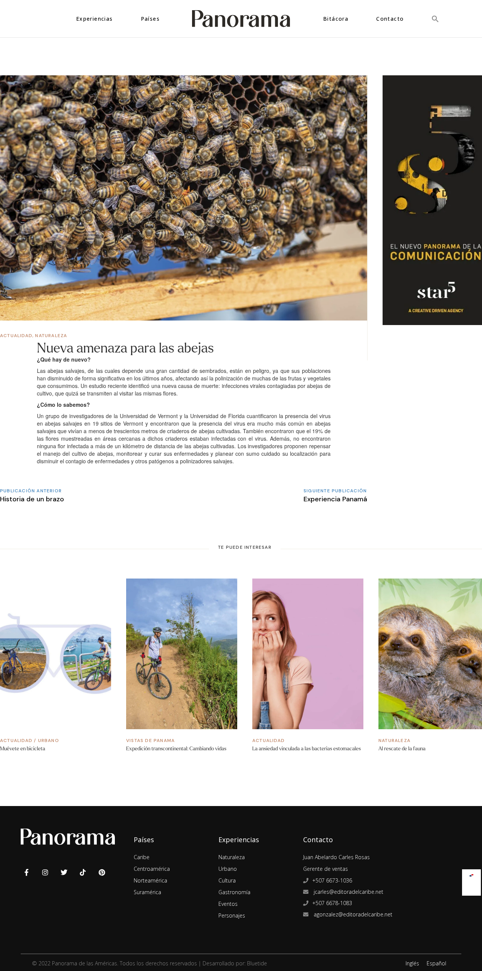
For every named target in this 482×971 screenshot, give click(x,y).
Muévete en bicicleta (22, 748)
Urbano (48, 740)
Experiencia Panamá (335, 499)
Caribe (141, 857)
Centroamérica (152, 868)
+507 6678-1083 (332, 903)
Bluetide (257, 963)
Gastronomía (234, 892)
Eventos (228, 903)
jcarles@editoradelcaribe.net (347, 891)
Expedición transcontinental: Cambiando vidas (176, 748)
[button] (435, 18)
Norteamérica (150, 880)
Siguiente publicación (335, 491)
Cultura (227, 880)
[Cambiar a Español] (471, 873)
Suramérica (147, 892)
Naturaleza (51, 336)
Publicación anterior (31, 491)
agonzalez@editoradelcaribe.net (352, 914)
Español (436, 963)
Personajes (231, 915)
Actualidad (16, 336)
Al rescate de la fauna (402, 748)
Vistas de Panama (150, 740)
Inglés (412, 963)
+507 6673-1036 (332, 880)
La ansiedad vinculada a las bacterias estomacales (306, 748)
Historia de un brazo (32, 499)
